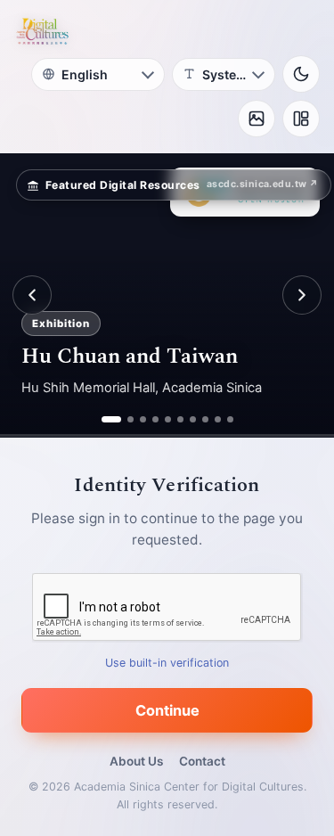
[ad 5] (168, 419)
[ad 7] (193, 419)
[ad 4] (155, 419)
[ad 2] (124, 419)
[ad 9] (218, 419)
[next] (302, 295)
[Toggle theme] (301, 74)
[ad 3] (143, 419)
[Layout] (301, 118)
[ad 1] (105, 419)
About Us (136, 761)
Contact (202, 761)
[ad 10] (230, 419)
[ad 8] (205, 419)
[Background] (256, 118)
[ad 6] (180, 419)
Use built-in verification (167, 662)
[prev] (32, 295)
